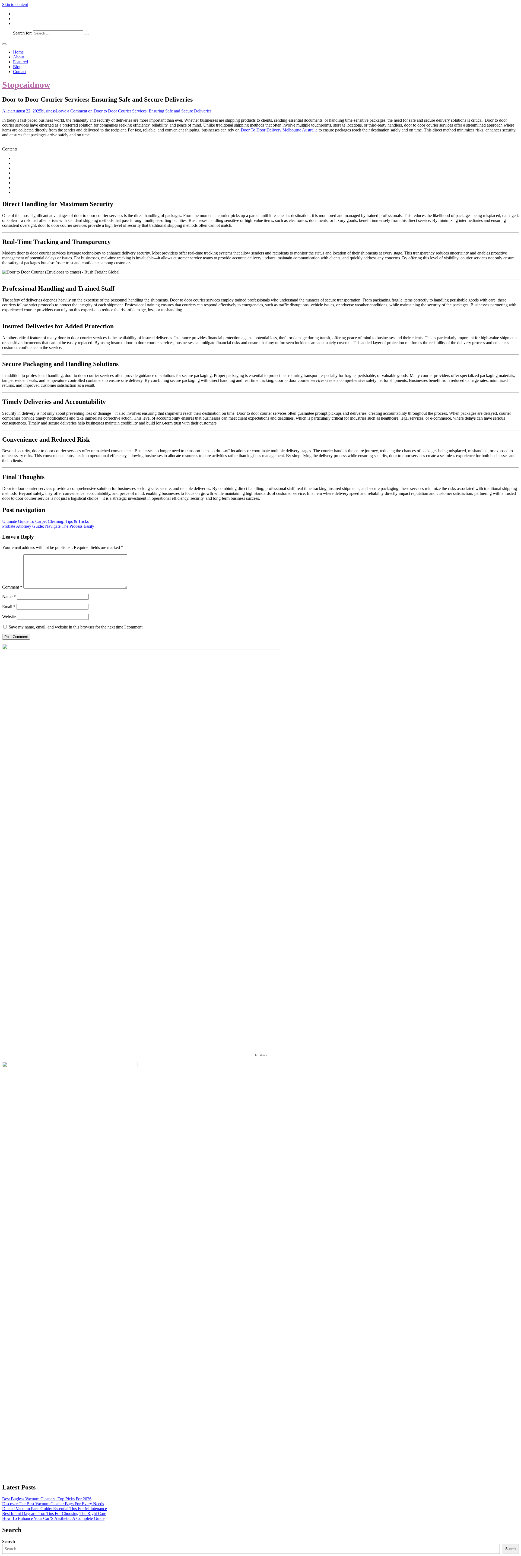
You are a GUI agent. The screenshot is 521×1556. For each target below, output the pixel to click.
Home (18, 52)
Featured (20, 61)
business (48, 111)
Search (8, 1541)
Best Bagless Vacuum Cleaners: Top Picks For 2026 (46, 1499)
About (18, 57)
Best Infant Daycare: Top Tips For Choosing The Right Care (54, 1513)
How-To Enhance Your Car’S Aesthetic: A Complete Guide (53, 1518)
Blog (17, 66)
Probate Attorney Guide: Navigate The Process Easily (48, 526)
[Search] (86, 34)
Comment (12, 587)
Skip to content (15, 4)
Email (8, 606)
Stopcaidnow (26, 85)
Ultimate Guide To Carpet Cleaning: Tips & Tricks (45, 521)
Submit (510, 1549)
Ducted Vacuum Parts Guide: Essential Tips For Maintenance (54, 1508)
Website (9, 616)
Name (9, 596)
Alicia (7, 111)
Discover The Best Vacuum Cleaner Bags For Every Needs (53, 1503)
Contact (19, 71)
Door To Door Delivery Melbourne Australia (279, 130)
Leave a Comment (133, 111)
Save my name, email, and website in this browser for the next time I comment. (76, 627)
